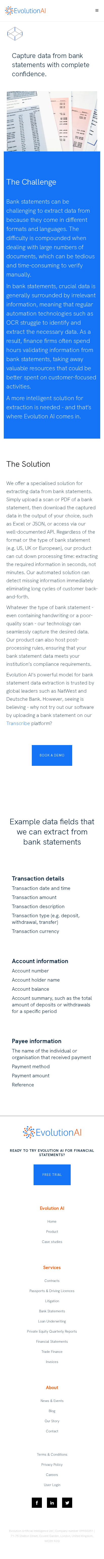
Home (52, 1221)
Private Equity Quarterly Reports (52, 1331)
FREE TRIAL (52, 1175)
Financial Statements (52, 1341)
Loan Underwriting (52, 1321)
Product (52, 1231)
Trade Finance (52, 1351)
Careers (52, 1474)
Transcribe (18, 723)
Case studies (52, 1241)
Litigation (52, 1301)
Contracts (52, 1280)
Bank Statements (52, 1311)
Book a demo (52, 755)
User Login (52, 1485)
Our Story (52, 1421)
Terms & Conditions (52, 1454)
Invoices (52, 1361)
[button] (97, 10)
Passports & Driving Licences (52, 1291)
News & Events (52, 1400)
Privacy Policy (52, 1464)
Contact (52, 1431)
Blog (52, 1411)
